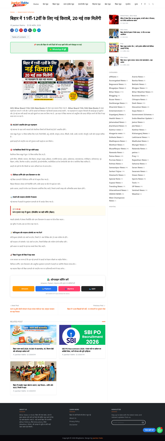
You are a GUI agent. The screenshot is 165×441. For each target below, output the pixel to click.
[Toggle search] (153, 4)
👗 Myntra (69, 289)
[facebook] (141, 4)
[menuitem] (36, 4)
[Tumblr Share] (30, 30)
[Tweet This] (16, 30)
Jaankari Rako (98, 438)
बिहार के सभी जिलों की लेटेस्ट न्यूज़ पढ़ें (80, 415)
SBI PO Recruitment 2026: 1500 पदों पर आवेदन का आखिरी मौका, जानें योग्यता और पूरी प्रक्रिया (81, 350)
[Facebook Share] (12, 30)
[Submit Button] (142, 422)
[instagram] (145, 4)
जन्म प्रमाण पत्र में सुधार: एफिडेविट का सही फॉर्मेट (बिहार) (33, 212)
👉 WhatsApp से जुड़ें (58, 49)
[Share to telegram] (39, 30)
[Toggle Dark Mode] (149, 4)
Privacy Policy (74, 421)
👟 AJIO (92, 289)
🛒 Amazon (23, 289)
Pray (121, 44)
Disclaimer (73, 425)
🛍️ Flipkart (46, 289)
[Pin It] (21, 30)
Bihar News (133, 16)
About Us (72, 418)
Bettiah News (124, 16)
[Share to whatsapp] (34, 30)
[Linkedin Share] (25, 30)
